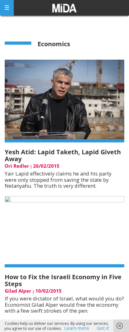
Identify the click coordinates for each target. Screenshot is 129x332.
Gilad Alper (18, 291)
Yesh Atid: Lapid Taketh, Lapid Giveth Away (63, 155)
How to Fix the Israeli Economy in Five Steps (63, 280)
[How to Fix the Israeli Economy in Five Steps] (64, 231)
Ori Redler (17, 166)
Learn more (76, 328)
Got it (103, 328)
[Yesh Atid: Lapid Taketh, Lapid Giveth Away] (64, 100)
